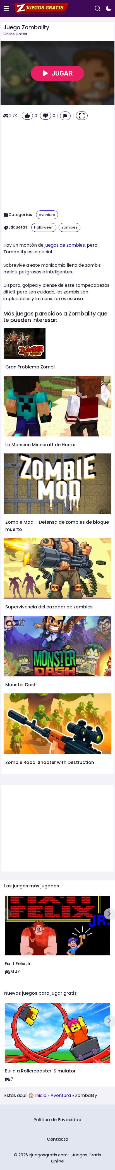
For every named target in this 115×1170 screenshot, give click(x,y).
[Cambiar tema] (108, 8)
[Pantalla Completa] (82, 115)
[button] (65, 115)
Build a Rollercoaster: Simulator (40, 1071)
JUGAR (62, 73)
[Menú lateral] (6, 8)
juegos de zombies (65, 245)
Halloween (44, 227)
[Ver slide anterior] (5, 913)
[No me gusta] (45, 116)
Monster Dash (21, 684)
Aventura (47, 214)
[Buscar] (97, 8)
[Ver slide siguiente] (109, 913)
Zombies (69, 227)
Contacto (57, 1139)
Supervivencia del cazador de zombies (49, 607)
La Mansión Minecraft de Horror (40, 444)
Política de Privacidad (57, 1120)
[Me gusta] (27, 116)
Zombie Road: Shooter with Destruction (49, 762)
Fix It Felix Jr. (18, 963)
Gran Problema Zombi (30, 367)
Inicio (40, 1095)
